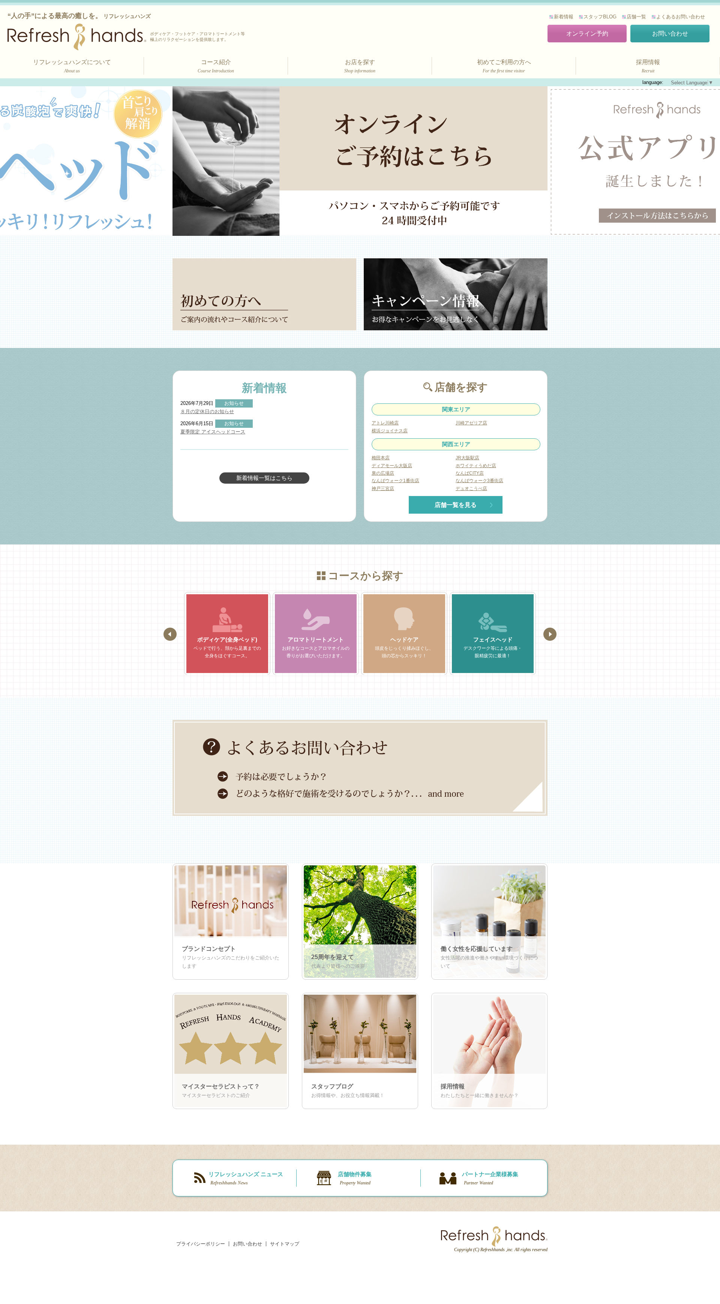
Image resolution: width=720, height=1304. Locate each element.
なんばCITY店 (470, 473)
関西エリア (456, 444)
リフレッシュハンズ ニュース (245, 1178)
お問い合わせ (670, 33)
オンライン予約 (587, 33)
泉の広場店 (383, 473)
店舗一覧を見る (456, 505)
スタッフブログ (332, 1086)
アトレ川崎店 (385, 423)
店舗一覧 (636, 16)
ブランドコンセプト (209, 949)
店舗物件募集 (355, 1178)
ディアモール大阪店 (392, 465)
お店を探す (359, 66)
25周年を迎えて (332, 957)
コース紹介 (216, 66)
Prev (170, 634)
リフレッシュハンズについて (72, 66)
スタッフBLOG (600, 16)
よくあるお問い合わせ (680, 16)
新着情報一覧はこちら (264, 478)
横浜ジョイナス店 (390, 430)
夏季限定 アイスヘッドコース (212, 432)
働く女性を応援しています (477, 949)
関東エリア (456, 409)
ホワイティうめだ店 (476, 465)
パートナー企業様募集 (490, 1178)
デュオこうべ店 (471, 488)
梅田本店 (381, 457)
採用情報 (648, 66)
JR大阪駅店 (467, 457)
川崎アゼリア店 (471, 423)
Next (549, 634)
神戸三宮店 (383, 488)
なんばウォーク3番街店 (479, 480)
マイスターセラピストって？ (221, 1086)
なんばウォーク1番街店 (395, 480)
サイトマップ (284, 1244)
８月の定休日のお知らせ (207, 411)
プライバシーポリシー (200, 1244)
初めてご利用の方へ (504, 66)
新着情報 (563, 16)
